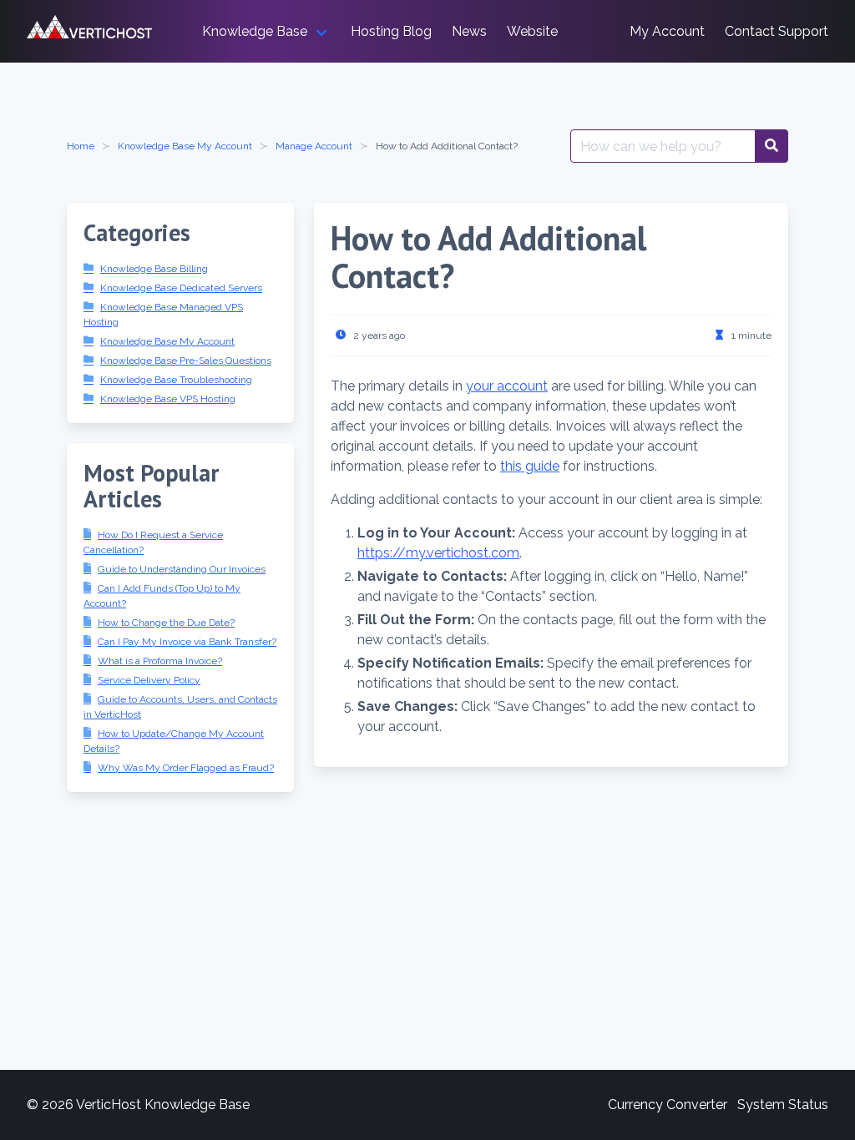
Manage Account (314, 146)
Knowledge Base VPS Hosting (167, 399)
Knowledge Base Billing (154, 269)
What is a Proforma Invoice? (160, 661)
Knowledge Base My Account (185, 146)
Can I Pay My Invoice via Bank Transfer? (187, 642)
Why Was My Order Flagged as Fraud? (186, 768)
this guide (529, 466)
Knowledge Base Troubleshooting (176, 380)
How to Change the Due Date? (166, 622)
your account (507, 386)
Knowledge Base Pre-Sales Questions (185, 360)
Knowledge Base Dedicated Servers (181, 288)
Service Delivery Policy (149, 680)
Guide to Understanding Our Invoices (182, 569)
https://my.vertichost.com (438, 553)
